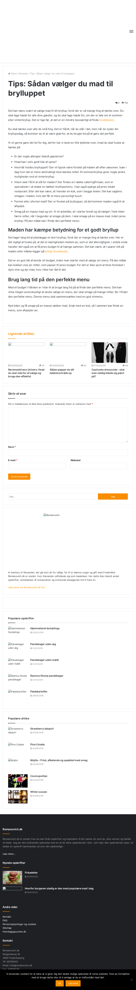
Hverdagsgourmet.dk (14, 931)
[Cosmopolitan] (18, 781)
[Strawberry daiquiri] (18, 733)
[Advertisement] (68, 31)
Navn (12, 446)
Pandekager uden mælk (44, 659)
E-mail (12, 460)
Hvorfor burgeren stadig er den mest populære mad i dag (59, 888)
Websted (75, 460)
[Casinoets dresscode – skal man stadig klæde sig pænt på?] (110, 352)
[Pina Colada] (18, 749)
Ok (59, 983)
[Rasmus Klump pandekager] (18, 680)
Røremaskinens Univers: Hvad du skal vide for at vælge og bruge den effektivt (26, 373)
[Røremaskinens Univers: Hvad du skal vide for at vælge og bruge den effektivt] (26, 352)
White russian (38, 791)
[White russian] (18, 796)
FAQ (5, 920)
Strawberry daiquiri (42, 728)
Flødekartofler (38, 691)
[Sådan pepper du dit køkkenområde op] (68, 352)
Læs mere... (9, 853)
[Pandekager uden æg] (18, 649)
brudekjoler (106, 120)
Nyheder (23, 73)
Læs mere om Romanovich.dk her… (27, 587)
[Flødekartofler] (18, 696)
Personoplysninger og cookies (19, 924)
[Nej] (131, 979)
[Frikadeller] (12, 877)
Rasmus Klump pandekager (46, 675)
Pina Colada (37, 744)
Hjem (13, 73)
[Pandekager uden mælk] (18, 664)
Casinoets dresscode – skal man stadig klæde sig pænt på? (108, 373)
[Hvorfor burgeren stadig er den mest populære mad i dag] (12, 893)
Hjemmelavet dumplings (45, 628)
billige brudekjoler (56, 251)
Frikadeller (31, 872)
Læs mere (73, 983)
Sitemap (7, 927)
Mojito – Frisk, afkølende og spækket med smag (58, 760)
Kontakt (7, 916)
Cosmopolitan (38, 775)
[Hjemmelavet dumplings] (18, 633)
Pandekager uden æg (43, 644)
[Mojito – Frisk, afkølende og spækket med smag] (18, 765)
